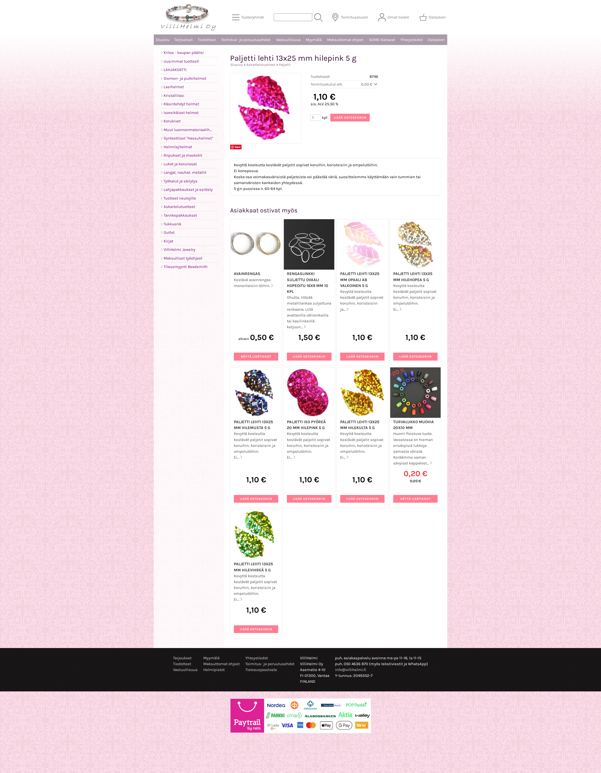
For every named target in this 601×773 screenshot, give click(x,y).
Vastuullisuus (288, 40)
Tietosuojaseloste (261, 669)
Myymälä (314, 40)
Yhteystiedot (411, 40)
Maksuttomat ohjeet (345, 40)
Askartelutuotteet (261, 65)
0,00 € (367, 84)
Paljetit (285, 65)
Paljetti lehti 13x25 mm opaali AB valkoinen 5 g (359, 279)
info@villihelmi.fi (350, 669)
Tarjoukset (183, 40)
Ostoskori (436, 40)
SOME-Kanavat (382, 40)
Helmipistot (214, 669)
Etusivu (163, 40)
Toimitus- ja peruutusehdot (245, 40)
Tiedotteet (207, 40)
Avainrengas (247, 273)
